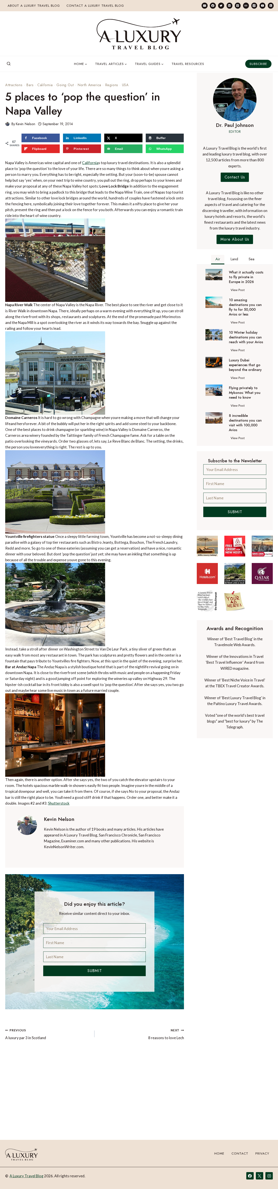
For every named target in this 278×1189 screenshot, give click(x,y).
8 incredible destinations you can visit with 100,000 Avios (245, 422)
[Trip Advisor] (246, 5)
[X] (259, 1175)
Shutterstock (59, 803)
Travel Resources (188, 63)
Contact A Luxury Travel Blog (95, 5)
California (45, 85)
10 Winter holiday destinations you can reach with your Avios (246, 337)
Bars (29, 85)
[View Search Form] (9, 64)
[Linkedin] (229, 5)
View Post (239, 290)
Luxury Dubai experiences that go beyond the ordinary (245, 365)
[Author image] (7, 124)
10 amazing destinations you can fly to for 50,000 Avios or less (245, 307)
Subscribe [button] (258, 63)
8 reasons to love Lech (166, 1034)
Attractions (14, 85)
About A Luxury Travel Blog (34, 5)
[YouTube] (262, 5)
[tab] (217, 259)
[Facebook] (213, 5)
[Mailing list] (204, 5)
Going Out (65, 85)
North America (89, 85)
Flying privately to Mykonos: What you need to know (244, 393)
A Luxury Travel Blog (26, 1176)
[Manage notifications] (266, 1177)
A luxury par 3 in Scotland (25, 1034)
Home (219, 1153)
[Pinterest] (238, 5)
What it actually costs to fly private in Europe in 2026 (246, 277)
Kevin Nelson (25, 123)
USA (125, 85)
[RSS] (271, 5)
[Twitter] (221, 5)
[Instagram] (254, 5)
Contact (240, 1153)
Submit (94, 971)
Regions (111, 85)
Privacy (262, 1153)
